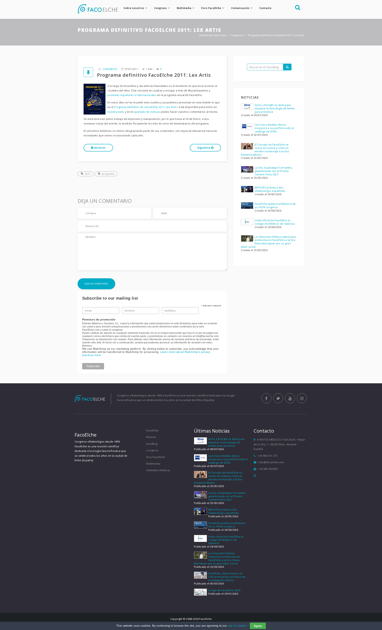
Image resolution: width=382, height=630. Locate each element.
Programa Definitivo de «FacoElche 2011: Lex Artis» (146, 107)
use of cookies (237, 625)
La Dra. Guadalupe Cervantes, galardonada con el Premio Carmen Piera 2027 (274, 171)
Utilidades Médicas (158, 470)
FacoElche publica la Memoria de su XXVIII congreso (275, 205)
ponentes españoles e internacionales (132, 95)
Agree (258, 625)
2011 (88, 174)
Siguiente (204, 147)
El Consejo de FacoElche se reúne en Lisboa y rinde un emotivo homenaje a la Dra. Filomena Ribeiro (265, 149)
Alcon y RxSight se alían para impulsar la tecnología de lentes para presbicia (275, 108)
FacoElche (152, 430)
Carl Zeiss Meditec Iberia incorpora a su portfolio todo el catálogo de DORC (274, 128)
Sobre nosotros (134, 8)
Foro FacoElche (211, 8)
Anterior (99, 147)
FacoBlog (151, 444)
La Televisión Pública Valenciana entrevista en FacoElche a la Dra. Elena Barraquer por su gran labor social (268, 242)
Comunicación (240, 8)
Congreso (160, 8)
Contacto (265, 8)
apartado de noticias (147, 112)
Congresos (237, 35)
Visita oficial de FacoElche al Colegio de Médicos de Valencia (275, 221)
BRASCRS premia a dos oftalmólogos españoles (270, 189)
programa (108, 174)
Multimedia (184, 8)
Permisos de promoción (99, 319)
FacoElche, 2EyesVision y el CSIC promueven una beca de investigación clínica (227, 577)
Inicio (223, 35)
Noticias (151, 437)
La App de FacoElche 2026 (224, 590)
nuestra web (115, 112)
